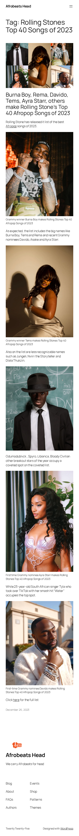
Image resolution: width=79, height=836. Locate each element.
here (16, 700)
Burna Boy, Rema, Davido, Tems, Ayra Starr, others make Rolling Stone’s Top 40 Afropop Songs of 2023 (38, 104)
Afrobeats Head (18, 6)
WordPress (66, 828)
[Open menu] (71, 6)
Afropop (11, 126)
